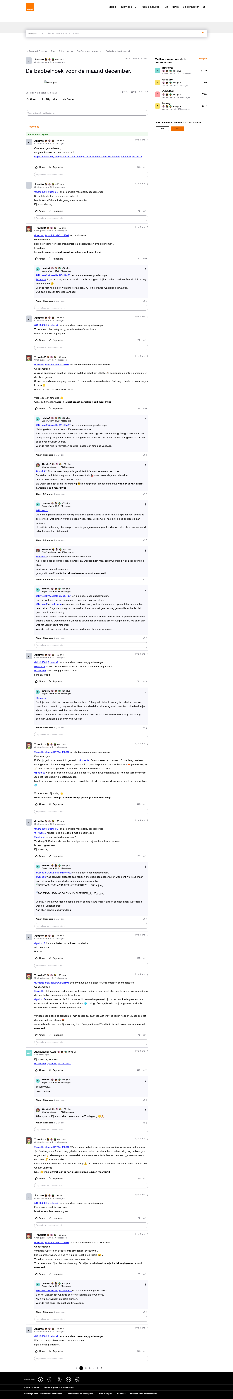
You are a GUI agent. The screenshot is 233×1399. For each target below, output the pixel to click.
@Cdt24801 (40, 191)
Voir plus (203, 58)
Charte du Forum (31, 1387)
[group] (124, 92)
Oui (177, 129)
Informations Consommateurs (143, 1393)
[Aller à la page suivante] (101, 1368)
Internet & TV (128, 6)
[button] (39, 301)
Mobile (112, 6)
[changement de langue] (204, 7)
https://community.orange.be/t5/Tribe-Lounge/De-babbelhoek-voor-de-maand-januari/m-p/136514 (88, 156)
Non (162, 129)
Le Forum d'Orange (36, 51)
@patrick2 (53, 191)
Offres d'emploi (105, 1393)
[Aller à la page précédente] (77, 1368)
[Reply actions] (146, 269)
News (175, 6)
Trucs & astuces (150, 6)
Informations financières (51, 1393)
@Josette (39, 235)
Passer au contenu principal (14, 2)
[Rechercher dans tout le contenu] (203, 33)
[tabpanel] (87, 750)
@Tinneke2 (42, 275)
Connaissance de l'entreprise (80, 1393)
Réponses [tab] (33, 126)
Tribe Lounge (66, 51)
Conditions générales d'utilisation (58, 1387)
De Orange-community (89, 51)
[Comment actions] (147, 140)
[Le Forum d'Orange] (30, 6)
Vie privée (121, 1393)
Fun (166, 6)
